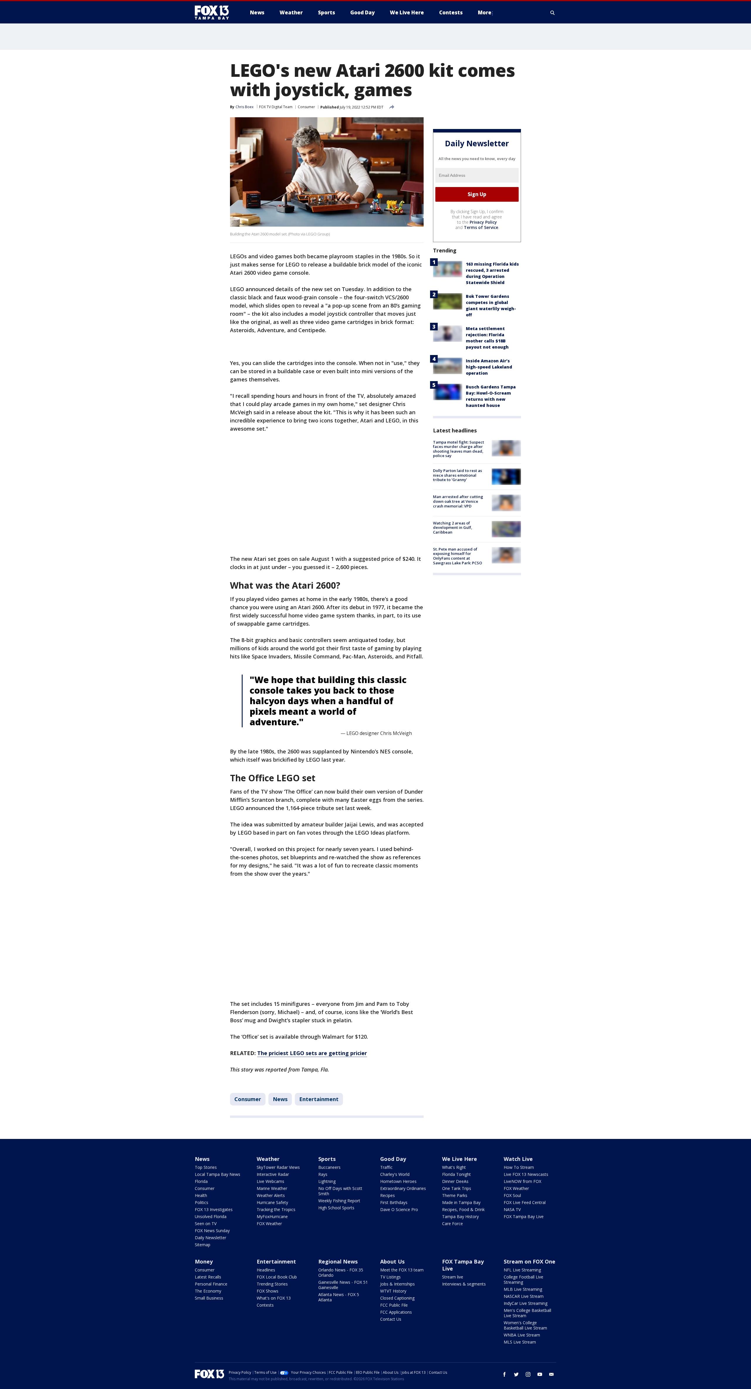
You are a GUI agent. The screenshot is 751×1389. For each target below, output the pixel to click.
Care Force (452, 1223)
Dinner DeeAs (455, 1181)
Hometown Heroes (398, 1181)
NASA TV (512, 1209)
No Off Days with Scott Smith (340, 1191)
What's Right (454, 1167)
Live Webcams (270, 1181)
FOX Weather (269, 1223)
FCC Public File (394, 1305)
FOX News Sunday (212, 1230)
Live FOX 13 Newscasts (526, 1174)
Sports (327, 1158)
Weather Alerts (271, 1195)
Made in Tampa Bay (461, 1202)
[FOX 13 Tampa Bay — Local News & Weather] (214, 13)
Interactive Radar (273, 1174)
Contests (265, 1305)
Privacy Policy (483, 222)
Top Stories (206, 1167)
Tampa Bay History (460, 1216)
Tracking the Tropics (276, 1209)
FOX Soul (512, 1195)
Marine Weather (272, 1188)
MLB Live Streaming (523, 1289)
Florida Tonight (456, 1174)
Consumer (306, 106)
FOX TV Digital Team (275, 106)
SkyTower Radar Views (278, 1167)
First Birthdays (393, 1202)
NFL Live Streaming (522, 1270)
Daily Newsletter (210, 1237)
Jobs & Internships (397, 1284)
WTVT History (393, 1291)
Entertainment (319, 1099)
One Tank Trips (456, 1188)
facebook (504, 1374)
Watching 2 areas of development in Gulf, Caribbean (452, 527)
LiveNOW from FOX (522, 1181)
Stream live (452, 1277)
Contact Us (390, 1319)
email (551, 1374)
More (484, 12)
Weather (268, 1158)
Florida (201, 1181)
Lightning (327, 1181)
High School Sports (336, 1207)
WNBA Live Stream (522, 1335)
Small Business (209, 1298)
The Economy (208, 1291)
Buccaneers (329, 1167)
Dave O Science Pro (399, 1209)
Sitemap (202, 1244)
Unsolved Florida (210, 1216)
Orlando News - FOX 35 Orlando (340, 1272)
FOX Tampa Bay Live (524, 1216)
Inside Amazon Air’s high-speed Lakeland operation (489, 367)
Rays (322, 1174)
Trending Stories (272, 1284)
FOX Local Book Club (277, 1277)
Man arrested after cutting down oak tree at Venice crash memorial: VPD (458, 501)
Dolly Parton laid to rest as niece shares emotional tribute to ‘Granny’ (457, 475)
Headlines (266, 1270)
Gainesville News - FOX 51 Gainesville (343, 1284)
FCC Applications (396, 1312)
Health (201, 1195)
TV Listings (390, 1277)
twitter (516, 1374)
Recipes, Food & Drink (463, 1209)
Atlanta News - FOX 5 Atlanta (338, 1297)
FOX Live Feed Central (525, 1202)
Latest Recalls (208, 1277)
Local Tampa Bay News (217, 1174)
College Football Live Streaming (523, 1279)
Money (204, 1261)
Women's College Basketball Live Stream (525, 1325)
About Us (392, 1261)
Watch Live (518, 1158)
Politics (201, 1202)
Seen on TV (205, 1223)
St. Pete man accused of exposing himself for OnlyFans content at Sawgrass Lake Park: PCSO (457, 556)
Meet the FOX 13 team (402, 1270)
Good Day (393, 1158)
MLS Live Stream (520, 1342)
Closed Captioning (397, 1298)
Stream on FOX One (529, 1261)
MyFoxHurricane (272, 1216)
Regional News (338, 1261)
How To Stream (519, 1167)
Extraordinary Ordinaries (403, 1188)
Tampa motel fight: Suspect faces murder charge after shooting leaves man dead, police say (458, 449)
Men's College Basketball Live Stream (527, 1313)
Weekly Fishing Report (339, 1200)
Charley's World (395, 1174)
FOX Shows (267, 1291)
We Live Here (459, 1158)
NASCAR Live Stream (524, 1296)
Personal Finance (211, 1284)
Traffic (386, 1167)
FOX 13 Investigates (214, 1209)
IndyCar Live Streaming (525, 1303)
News (280, 1099)
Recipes (387, 1195)
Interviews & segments (464, 1284)
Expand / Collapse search (552, 12)
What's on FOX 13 (274, 1298)
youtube (539, 1374)
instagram (528, 1374)
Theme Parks (454, 1195)
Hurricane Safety (272, 1202)
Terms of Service (481, 227)
